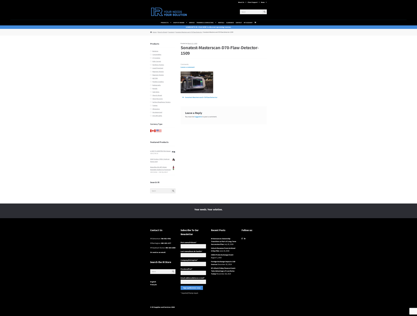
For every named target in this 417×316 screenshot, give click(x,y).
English (153, 282)
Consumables (156, 54)
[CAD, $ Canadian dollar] (153, 131)
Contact (239, 23)
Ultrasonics (156, 109)
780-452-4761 (166, 238)
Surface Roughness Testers (161, 102)
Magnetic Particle (158, 72)
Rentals (221, 23)
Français (153, 284)
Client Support (253, 2)
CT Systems (156, 58)
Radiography (156, 85)
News (263, 2)
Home (154, 32)
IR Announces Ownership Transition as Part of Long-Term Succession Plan (223, 241)
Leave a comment (188, 67)
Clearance (230, 23)
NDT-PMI (155, 78)
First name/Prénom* (189, 242)
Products (165, 23)
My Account (248, 23)
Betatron (155, 51)
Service (191, 23)
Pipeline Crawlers (158, 82)
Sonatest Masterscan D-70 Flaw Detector (188, 32)
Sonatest (171, 32)
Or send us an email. (158, 252)
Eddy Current (156, 61)
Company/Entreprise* (189, 260)
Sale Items (155, 92)
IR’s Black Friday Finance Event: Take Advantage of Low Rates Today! (223, 271)
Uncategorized (157, 112)
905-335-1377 (166, 243)
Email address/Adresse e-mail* (193, 278)
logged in (198, 117)
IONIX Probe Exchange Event (222, 255)
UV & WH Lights (157, 116)
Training (154, 105)
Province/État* (186, 269)
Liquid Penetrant (157, 68)
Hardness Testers (158, 65)
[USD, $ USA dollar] (159, 131)
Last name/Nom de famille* (191, 251)
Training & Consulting (204, 23)
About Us (241, 2)
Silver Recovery (157, 99)
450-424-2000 (170, 248)
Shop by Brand (178, 23)
